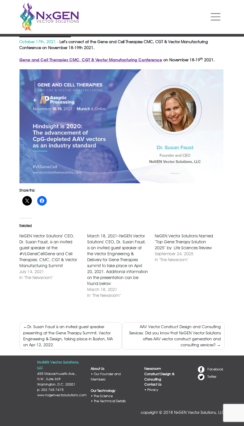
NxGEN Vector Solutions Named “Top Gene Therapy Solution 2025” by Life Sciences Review (184, 242)
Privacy (152, 390)
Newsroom (152, 369)
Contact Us (153, 384)
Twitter (211, 377)
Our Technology (103, 391)
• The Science (102, 396)
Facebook (215, 369)
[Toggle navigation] (216, 17)
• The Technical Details (108, 401)
